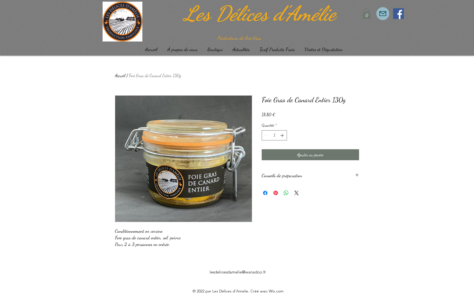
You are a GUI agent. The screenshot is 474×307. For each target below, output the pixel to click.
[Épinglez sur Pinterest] (275, 193)
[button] (366, 13)
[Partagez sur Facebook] (265, 193)
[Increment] (282, 135)
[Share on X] (296, 193)
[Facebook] (398, 13)
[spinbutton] (274, 135)
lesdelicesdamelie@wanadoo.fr (238, 272)
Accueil (120, 75)
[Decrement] (266, 135)
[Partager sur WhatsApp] (286, 193)
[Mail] (382, 13)
